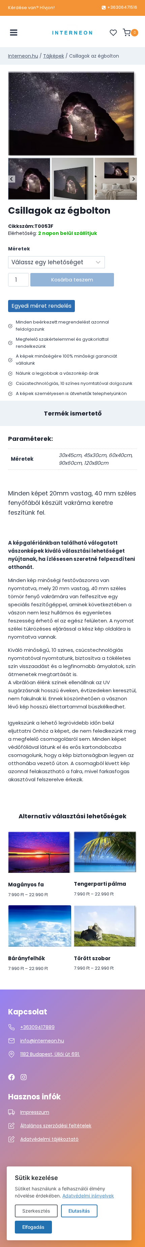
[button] (29, 179)
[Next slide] (133, 178)
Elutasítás (79, 1211)
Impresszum (34, 1112)
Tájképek (53, 56)
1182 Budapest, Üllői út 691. (50, 1054)
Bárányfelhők (26, 958)
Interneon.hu (23, 56)
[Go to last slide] (11, 178)
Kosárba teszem (72, 279)
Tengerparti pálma (100, 883)
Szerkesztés (36, 1211)
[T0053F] (72, 113)
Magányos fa (26, 884)
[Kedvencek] (113, 33)
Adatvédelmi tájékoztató (49, 1139)
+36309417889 (37, 1027)
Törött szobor (92, 958)
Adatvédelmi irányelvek (88, 1195)
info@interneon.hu (42, 1040)
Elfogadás (33, 1227)
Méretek (19, 248)
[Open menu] (14, 33)
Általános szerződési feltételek (55, 1125)
